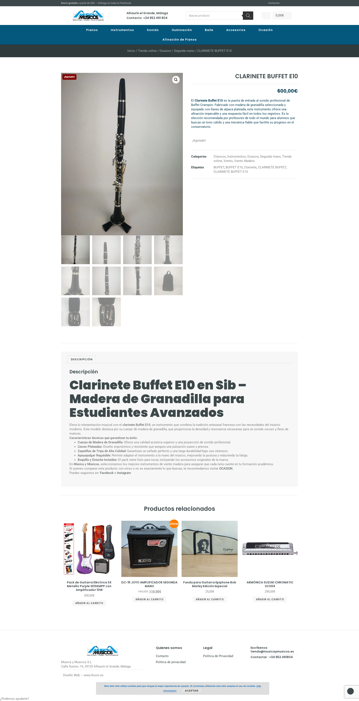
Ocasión (265, 30)
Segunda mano (184, 51)
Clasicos (220, 156)
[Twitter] (296, 3)
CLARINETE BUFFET (272, 167)
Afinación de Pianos (179, 39)
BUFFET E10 (234, 167)
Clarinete (250, 167)
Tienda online (147, 51)
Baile (209, 30)
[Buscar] (248, 15)
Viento (228, 161)
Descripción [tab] (82, 359)
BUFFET (219, 167)
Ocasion (165, 51)
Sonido (153, 30)
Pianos (92, 30)
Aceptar (191, 690)
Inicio (131, 51)
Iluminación (182, 30)
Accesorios (236, 30)
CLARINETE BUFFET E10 (231, 172)
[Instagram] (291, 3)
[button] (176, 79)
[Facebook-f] (286, 3)
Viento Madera (244, 161)
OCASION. (226, 468)
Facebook (107, 473)
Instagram (124, 473)
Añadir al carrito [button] (89, 603)
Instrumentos (122, 30)
